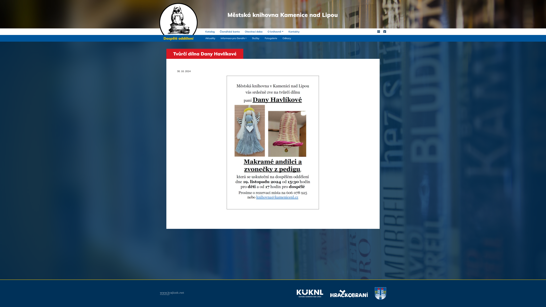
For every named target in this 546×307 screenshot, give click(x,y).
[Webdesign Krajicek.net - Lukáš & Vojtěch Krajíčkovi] (172, 293)
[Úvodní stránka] (178, 18)
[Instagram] (379, 32)
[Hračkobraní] (349, 293)
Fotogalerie (271, 38)
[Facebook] (385, 32)
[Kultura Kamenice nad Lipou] (310, 293)
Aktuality (210, 38)
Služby (255, 38)
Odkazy (287, 38)
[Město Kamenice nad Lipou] (380, 293)
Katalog (210, 31)
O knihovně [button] (274, 31)
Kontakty (294, 31)
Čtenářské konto (230, 31)
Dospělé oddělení (178, 38)
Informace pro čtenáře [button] (233, 38)
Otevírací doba (253, 31)
